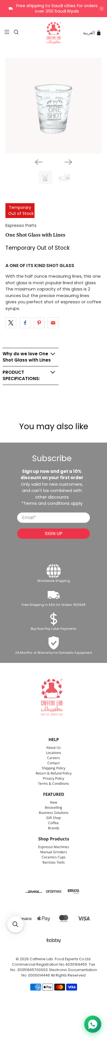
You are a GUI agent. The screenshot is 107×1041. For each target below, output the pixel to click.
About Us (53, 748)
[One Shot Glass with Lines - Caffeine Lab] (53, 106)
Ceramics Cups (54, 857)
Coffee (53, 823)
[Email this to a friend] (53, 322)
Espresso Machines (53, 847)
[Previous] (38, 162)
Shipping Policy (53, 768)
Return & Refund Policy (54, 773)
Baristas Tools (54, 862)
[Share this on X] (10, 322)
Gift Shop (53, 818)
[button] (15, 924)
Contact (53, 763)
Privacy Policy (53, 778)
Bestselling (53, 807)
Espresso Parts (21, 225)
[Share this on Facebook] (25, 322)
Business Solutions (53, 813)
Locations (53, 753)
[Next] (68, 162)
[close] (101, 8)
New (53, 802)
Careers (53, 758)
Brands (53, 828)
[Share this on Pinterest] (39, 322)
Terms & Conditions (53, 783)
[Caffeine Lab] (53, 33)
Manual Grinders (53, 852)
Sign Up (53, 533)
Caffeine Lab (41, 959)
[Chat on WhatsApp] (92, 1024)
